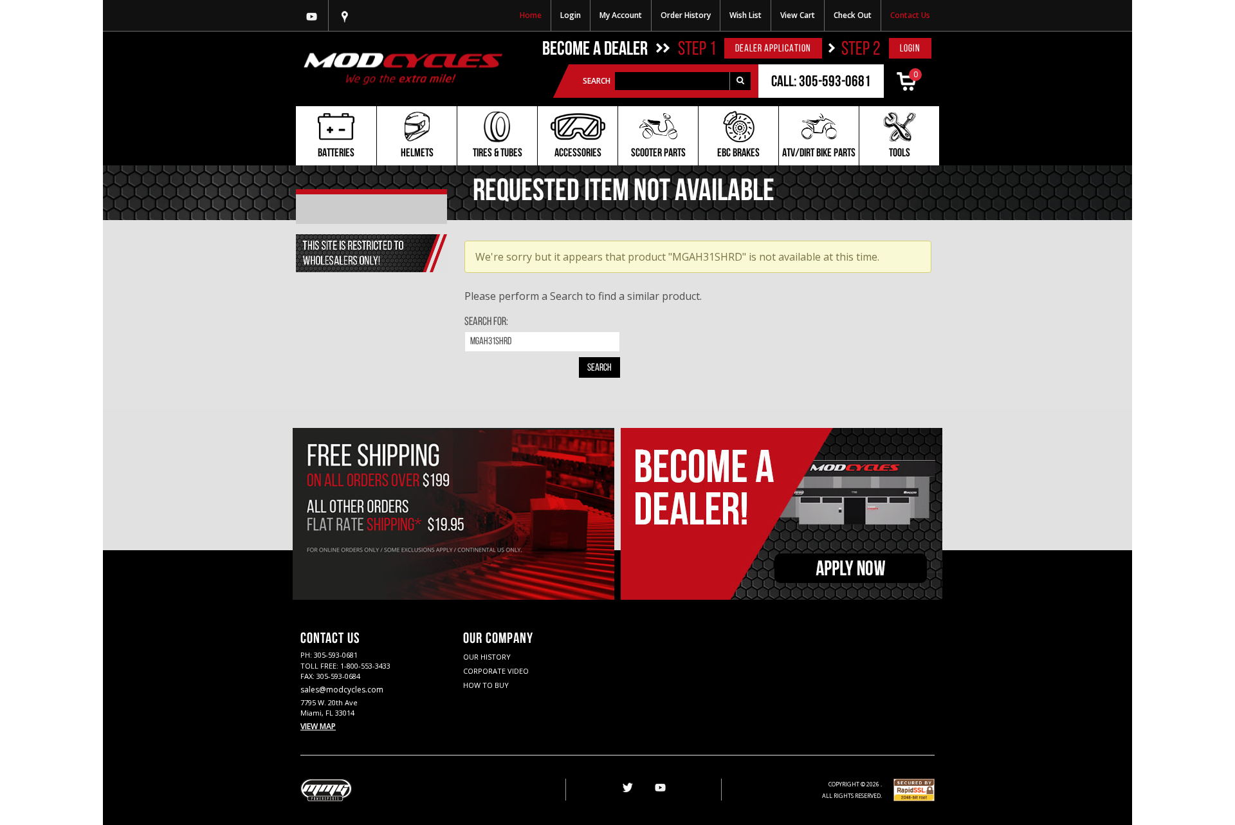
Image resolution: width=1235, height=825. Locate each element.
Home (531, 15)
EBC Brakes (738, 154)
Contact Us (910, 15)
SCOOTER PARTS (658, 154)
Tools (899, 154)
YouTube (660, 788)
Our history (487, 657)
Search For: (486, 322)
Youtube (312, 15)
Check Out (853, 15)
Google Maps (345, 15)
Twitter (626, 788)
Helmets (417, 154)
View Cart (797, 15)
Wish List (745, 15)
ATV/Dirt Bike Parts (818, 154)
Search (596, 80)
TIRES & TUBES (497, 154)
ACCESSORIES (577, 154)
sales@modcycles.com (341, 689)
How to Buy (486, 685)
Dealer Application (773, 49)
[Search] (740, 81)
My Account (620, 15)
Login (570, 15)
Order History (686, 15)
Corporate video (496, 671)
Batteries (336, 154)
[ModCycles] (403, 68)
